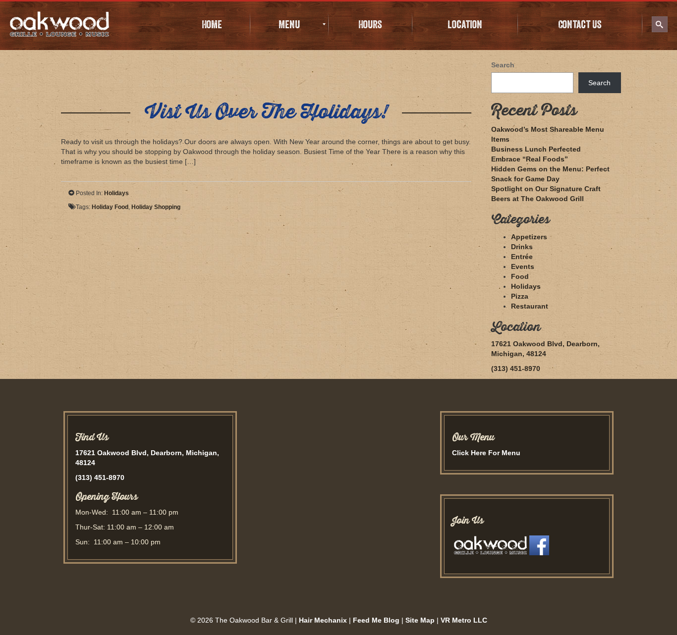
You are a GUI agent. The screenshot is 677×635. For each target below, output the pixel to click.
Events (522, 266)
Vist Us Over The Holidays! (266, 112)
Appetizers (529, 237)
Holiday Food (110, 207)
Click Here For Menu (486, 453)
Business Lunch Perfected (536, 149)
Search (502, 65)
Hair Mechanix (323, 620)
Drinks (522, 247)
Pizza (519, 296)
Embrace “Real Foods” (529, 159)
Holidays (116, 193)
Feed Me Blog (376, 620)
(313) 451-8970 (515, 368)
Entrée (522, 257)
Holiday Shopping (155, 207)
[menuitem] (211, 24)
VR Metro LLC (464, 620)
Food (520, 276)
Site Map (420, 620)
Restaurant (529, 306)
